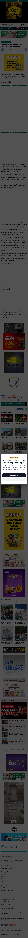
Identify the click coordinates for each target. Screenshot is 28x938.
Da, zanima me (14, 475)
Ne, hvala (14, 479)
